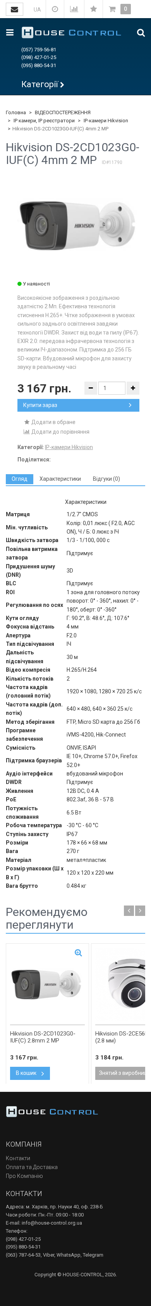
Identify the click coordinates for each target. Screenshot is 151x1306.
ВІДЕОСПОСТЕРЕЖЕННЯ (63, 112)
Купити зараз (40, 405)
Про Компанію (24, 1176)
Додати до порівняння (59, 432)
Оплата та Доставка (32, 1167)
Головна (16, 112)
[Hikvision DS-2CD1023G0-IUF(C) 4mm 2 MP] (78, 225)
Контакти (18, 1158)
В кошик (27, 1073)
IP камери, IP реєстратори (44, 120)
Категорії (39, 84)
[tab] (19, 479)
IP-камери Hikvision (106, 120)
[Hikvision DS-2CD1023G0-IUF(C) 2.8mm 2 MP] (47, 984)
